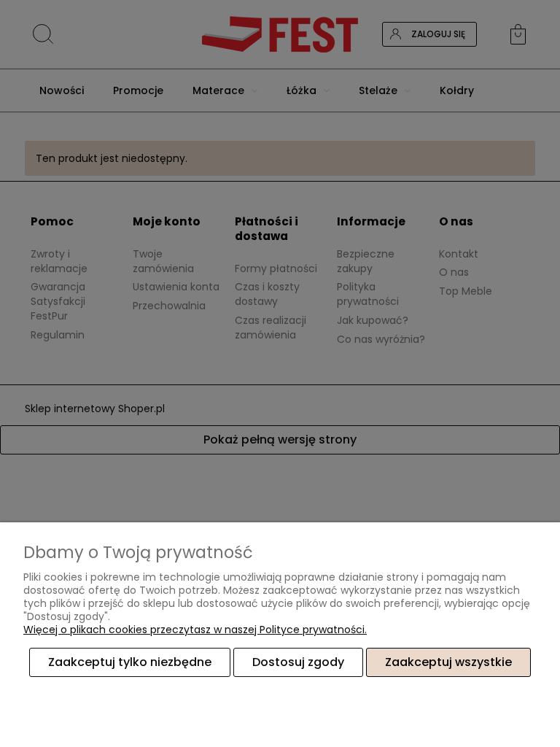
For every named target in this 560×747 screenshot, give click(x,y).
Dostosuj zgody (298, 662)
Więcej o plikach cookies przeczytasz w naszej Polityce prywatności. (195, 629)
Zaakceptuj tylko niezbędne (129, 662)
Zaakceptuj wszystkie (448, 662)
